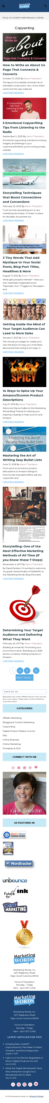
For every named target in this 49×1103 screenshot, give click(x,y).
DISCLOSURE (36, 699)
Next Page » (24, 678)
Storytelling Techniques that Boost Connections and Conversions (22, 197)
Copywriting (9, 726)
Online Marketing (12, 744)
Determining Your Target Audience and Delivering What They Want (23, 634)
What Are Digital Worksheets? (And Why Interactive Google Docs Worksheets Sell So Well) (23, 1071)
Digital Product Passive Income (19, 731)
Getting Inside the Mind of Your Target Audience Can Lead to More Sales (24, 329)
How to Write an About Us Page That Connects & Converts (24, 69)
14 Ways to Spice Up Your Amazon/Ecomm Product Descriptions (23, 395)
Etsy (5, 735)
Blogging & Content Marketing (18, 722)
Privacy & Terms (36, 1096)
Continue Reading (13, 93)
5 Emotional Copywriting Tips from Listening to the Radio (24, 127)
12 (37, 671)
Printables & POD (12, 748)
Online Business (11, 739)
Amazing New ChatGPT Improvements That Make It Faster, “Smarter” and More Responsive (23, 1047)
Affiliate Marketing (12, 718)
